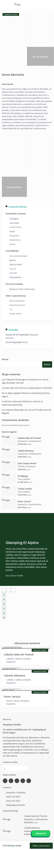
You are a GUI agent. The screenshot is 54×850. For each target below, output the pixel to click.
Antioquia (31, 466)
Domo (9, 700)
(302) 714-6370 (13, 796)
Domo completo (21, 700)
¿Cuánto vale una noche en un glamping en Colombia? (27, 387)
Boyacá (26, 478)
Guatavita (22, 440)
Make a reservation (41, 845)
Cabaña (9, 658)
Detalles (13, 329)
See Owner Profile (14, 575)
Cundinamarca (34, 440)
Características (18, 206)
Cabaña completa (23, 658)
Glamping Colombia (15, 804)
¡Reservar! (41, 833)
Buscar (5, 359)
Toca (20, 478)
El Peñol (21, 466)
